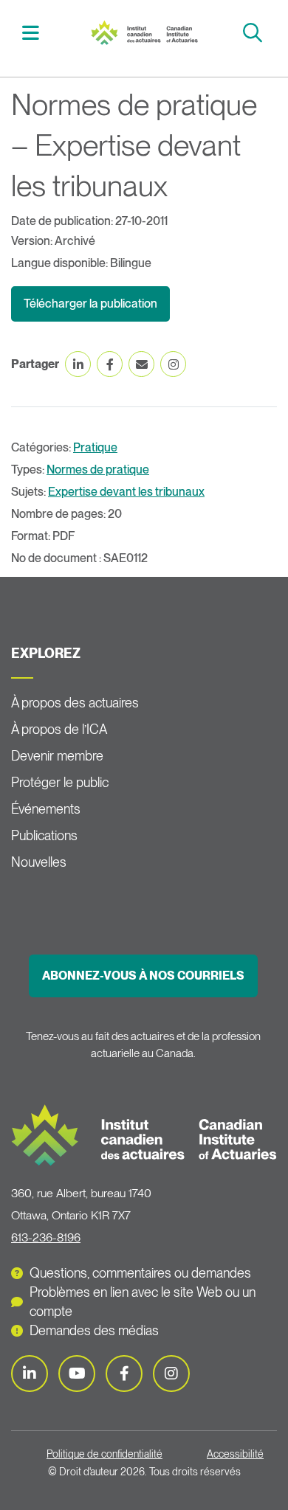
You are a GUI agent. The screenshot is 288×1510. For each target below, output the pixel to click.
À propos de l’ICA (59, 729)
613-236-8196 (45, 1237)
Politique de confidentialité (104, 1454)
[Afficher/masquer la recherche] (254, 33)
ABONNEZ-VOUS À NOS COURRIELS (143, 976)
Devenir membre (57, 755)
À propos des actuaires (75, 702)
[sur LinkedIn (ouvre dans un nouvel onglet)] (78, 364)
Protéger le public (60, 782)
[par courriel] (141, 364)
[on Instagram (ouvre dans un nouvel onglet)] (173, 364)
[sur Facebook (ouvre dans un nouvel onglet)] (110, 364)
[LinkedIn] (29, 1373)
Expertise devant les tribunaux (126, 492)
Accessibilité (235, 1454)
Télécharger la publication (90, 304)
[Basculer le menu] (32, 33)
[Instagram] (171, 1373)
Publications (44, 835)
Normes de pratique (98, 470)
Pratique (95, 447)
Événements (45, 809)
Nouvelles (38, 862)
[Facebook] (124, 1373)
